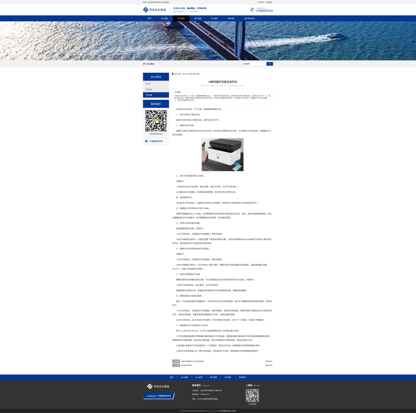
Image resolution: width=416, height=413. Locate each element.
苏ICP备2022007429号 (228, 411)
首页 (149, 18)
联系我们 (269, 2)
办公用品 (164, 18)
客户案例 (197, 18)
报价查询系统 (250, 18)
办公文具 (200, 399)
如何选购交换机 (186, 365)
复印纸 (148, 83)
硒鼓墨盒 (149, 89)
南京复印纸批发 (212, 399)
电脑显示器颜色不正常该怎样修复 (192, 361)
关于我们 (261, 2)
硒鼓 (205, 399)
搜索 (269, 64)
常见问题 (149, 95)
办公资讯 (181, 18)
